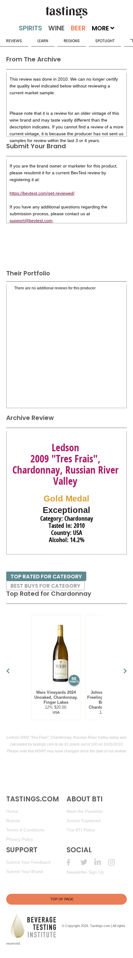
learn (42, 40)
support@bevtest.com (31, 220)
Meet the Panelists (84, 811)
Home (12, 811)
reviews (14, 40)
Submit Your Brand (24, 871)
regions (72, 40)
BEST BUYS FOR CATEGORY (45, 586)
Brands (13, 820)
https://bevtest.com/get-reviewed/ (42, 193)
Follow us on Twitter (87, 862)
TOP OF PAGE (61, 899)
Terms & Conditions (25, 829)
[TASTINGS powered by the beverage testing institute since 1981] (66, 12)
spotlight (105, 40)
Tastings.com (100, 926)
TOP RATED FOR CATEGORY (46, 576)
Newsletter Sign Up (85, 872)
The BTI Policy (80, 829)
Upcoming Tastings (115, 862)
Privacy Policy (19, 839)
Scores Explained (83, 820)
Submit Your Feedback (28, 862)
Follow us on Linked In (101, 862)
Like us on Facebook (73, 862)
